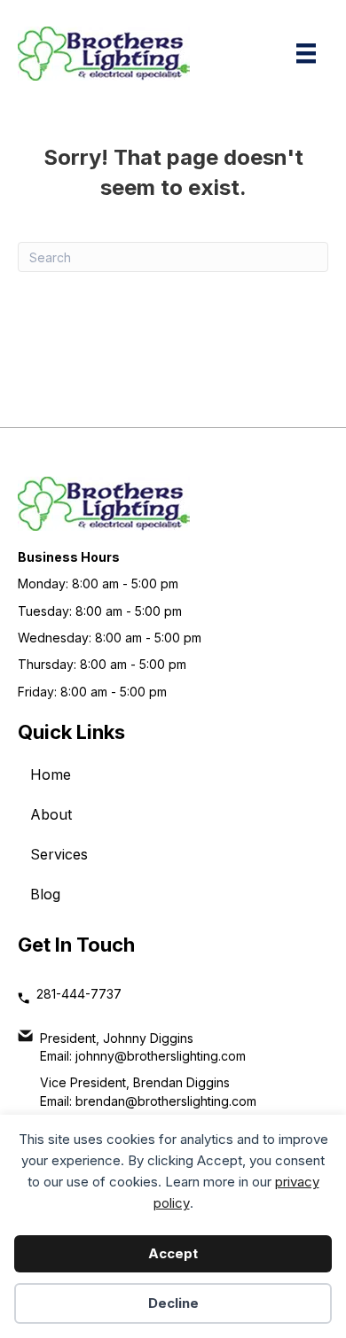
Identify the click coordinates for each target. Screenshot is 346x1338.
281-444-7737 (79, 993)
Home (50, 774)
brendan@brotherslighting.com (165, 1101)
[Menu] (306, 53)
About (51, 814)
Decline (173, 1303)
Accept (173, 1253)
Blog (45, 894)
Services (59, 854)
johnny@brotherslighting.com (160, 1055)
